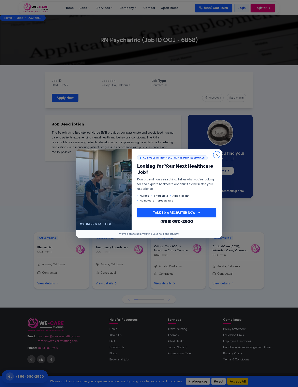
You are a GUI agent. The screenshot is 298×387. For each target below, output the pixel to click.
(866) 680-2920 (176, 221)
